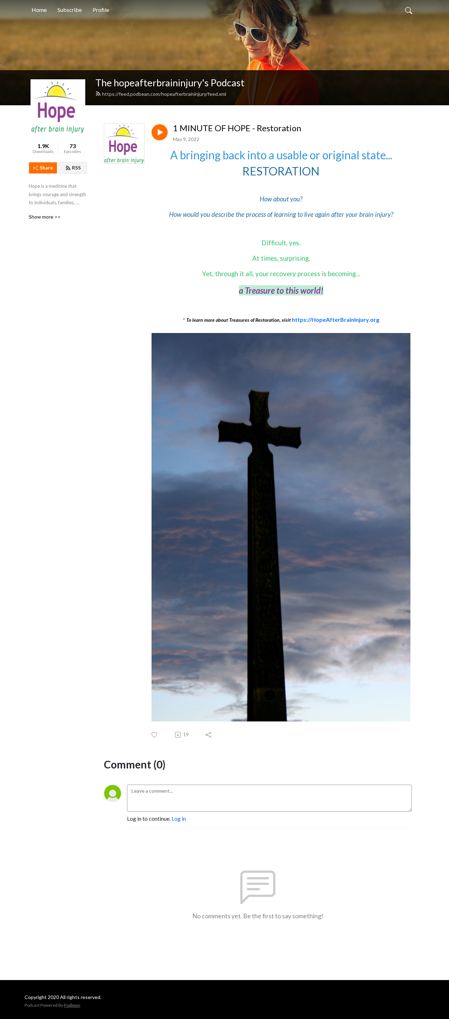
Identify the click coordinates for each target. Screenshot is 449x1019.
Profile (101, 9)
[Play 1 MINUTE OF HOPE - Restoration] (160, 132)
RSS (76, 168)
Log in (179, 818)
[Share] (209, 734)
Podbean (72, 1005)
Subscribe (70, 9)
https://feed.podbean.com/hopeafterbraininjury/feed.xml (164, 94)
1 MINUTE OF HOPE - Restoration (237, 128)
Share (46, 168)
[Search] (408, 10)
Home (39, 9)
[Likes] (155, 735)
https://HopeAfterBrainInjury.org (335, 319)
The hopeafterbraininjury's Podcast (169, 82)
